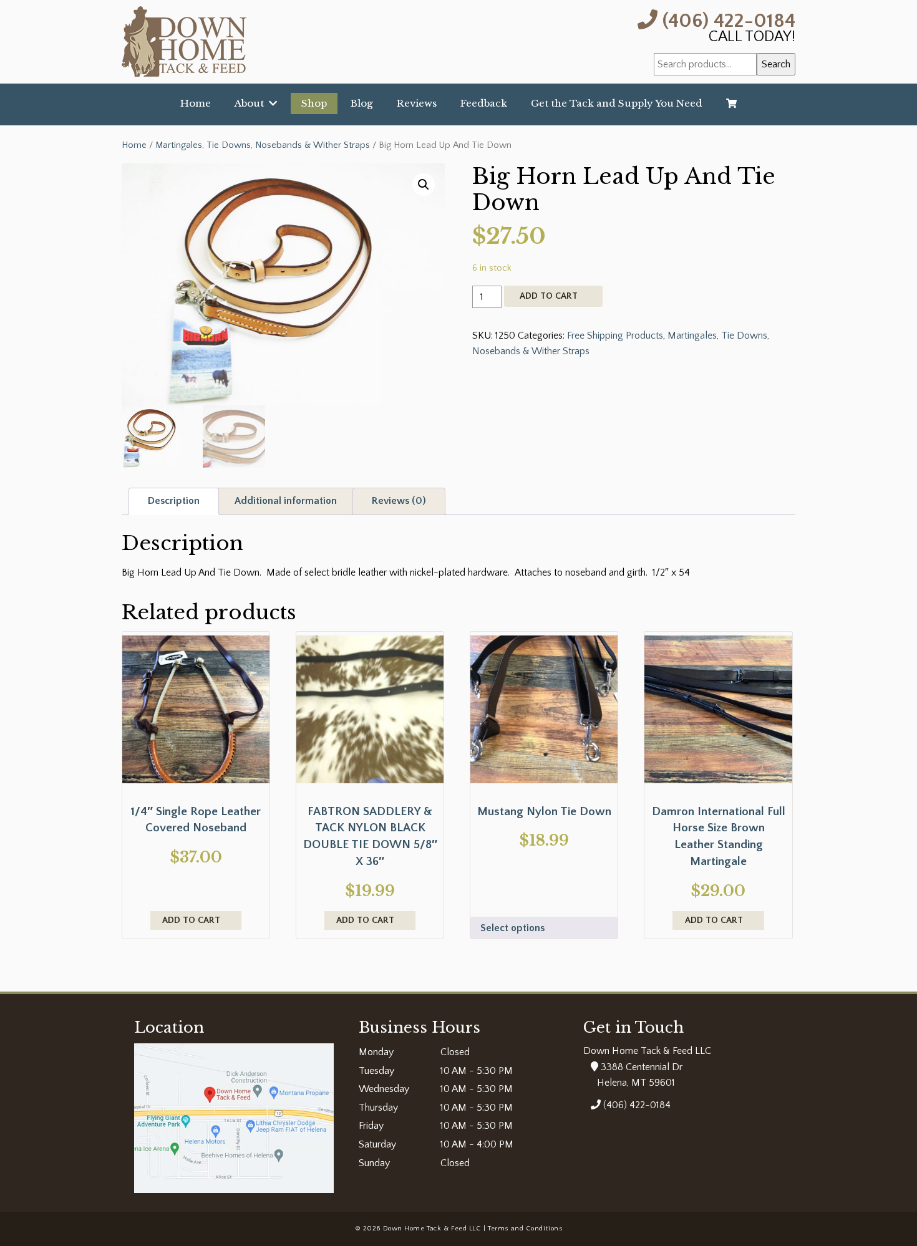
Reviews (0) (399, 500)
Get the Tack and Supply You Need (616, 103)
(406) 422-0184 (726, 19)
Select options (512, 928)
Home (195, 103)
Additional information (286, 500)
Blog (362, 103)
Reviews (417, 103)
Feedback (483, 103)
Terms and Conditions (525, 1228)
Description (174, 500)
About (252, 103)
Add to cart (549, 296)
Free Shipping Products (615, 335)
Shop (314, 103)
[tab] (174, 501)
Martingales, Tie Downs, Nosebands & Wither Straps (262, 145)
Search (776, 64)
